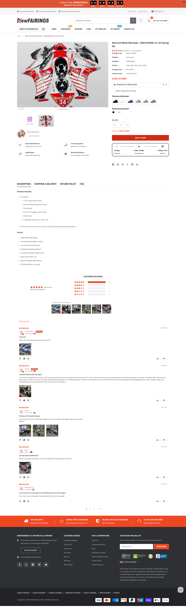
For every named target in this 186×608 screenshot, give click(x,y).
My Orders (67, 553)
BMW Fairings (105, 593)
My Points (115, 29)
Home (54, 29)
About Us (95, 540)
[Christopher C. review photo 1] (25, 349)
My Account (132, 11)
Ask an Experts (34, 136)
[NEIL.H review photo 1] (25, 431)
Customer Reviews (98, 544)
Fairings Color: (117, 69)
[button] (158, 11)
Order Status (143, 11)
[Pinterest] (123, 164)
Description (24, 184)
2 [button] (90, 509)
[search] (133, 21)
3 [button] (94, 509)
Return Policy (68, 184)
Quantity (115, 120)
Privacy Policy (96, 561)
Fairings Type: (117, 53)
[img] (24, 328)
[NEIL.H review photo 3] (52, 431)
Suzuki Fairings (39, 593)
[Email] (137, 164)
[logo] (33, 20)
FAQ (82, 184)
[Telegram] (132, 164)
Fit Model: (115, 61)
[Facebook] (113, 164)
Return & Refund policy (100, 557)
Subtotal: (115, 131)
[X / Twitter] (118, 164)
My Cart (66, 557)
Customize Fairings (70, 540)
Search (117, 593)
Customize (65, 29)
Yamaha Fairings (55, 593)
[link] (141, 21)
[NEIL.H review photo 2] (39, 431)
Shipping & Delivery (45, 184)
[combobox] (140, 84)
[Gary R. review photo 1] (25, 391)
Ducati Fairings (90, 593)
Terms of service (97, 565)
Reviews (78, 29)
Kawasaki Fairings (73, 593)
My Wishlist (100, 29)
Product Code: (117, 73)
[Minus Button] (114, 125)
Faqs (89, 29)
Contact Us (129, 29)
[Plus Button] (128, 125)
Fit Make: (115, 57)
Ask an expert (30, 550)
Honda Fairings (23, 593)
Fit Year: (115, 65)
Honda (131, 57)
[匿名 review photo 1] (25, 468)
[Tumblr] (127, 164)
